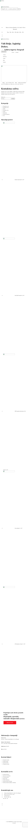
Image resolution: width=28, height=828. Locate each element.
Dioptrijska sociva (6, 106)
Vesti (4, 115)
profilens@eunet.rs (7, 795)
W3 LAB (14, 823)
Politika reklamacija (6, 779)
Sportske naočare (5, 762)
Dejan (16, 82)
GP (4, 84)
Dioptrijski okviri (6, 107)
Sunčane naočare (5, 761)
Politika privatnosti (6, 774)
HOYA (4, 108)
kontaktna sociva (7, 84)
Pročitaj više (3, 97)
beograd (19, 82)
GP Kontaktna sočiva (18, 643)
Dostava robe (5, 778)
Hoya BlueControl (18, 295)
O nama (4, 54)
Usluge (4, 58)
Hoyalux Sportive (17, 179)
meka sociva (12, 84)
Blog (4, 60)
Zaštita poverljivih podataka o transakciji (9, 782)
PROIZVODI (10, 722)
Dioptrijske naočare (6, 759)
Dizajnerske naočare (6, 764)
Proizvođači (16, 528)
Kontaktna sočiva (10, 88)
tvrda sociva (21, 84)
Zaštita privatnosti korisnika (7, 781)
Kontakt (4, 62)
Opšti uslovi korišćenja (6, 775)
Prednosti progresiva (6, 114)
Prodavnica (5, 56)
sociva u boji (17, 84)
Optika (3, 82)
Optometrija (5, 112)
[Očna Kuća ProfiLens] (5, 38)
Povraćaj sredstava (6, 777)
